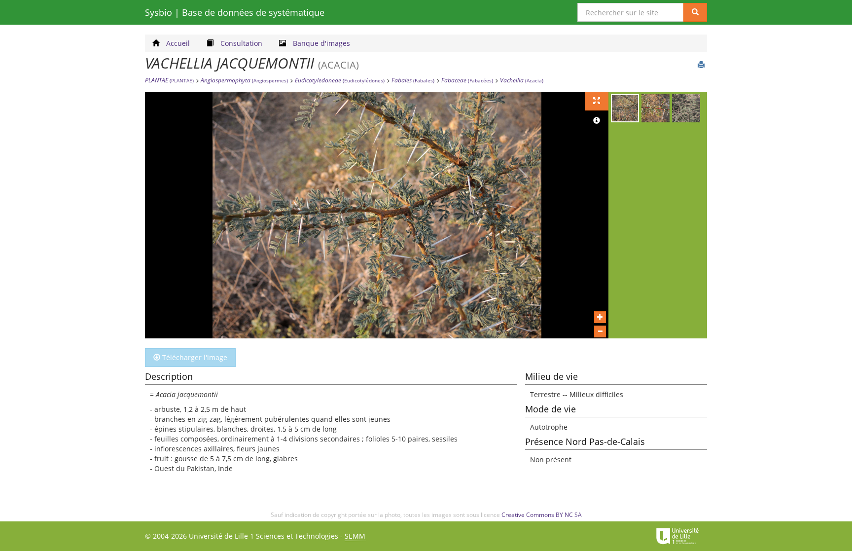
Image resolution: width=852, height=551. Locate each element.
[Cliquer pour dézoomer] (600, 331)
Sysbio (234, 12)
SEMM (355, 536)
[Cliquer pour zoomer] (600, 317)
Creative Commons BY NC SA (541, 515)
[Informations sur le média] (596, 120)
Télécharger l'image (193, 357)
